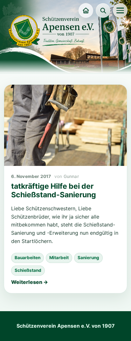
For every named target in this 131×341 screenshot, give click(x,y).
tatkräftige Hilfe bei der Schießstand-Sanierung (53, 191)
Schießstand (28, 270)
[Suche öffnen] (103, 10)
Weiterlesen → (29, 282)
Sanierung (88, 257)
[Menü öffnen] (120, 10)
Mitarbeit (59, 257)
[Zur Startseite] (86, 10)
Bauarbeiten (27, 257)
